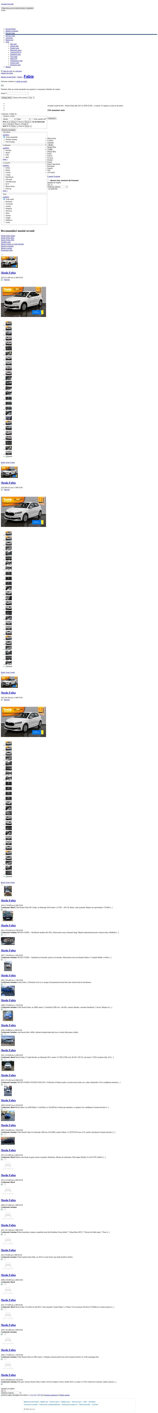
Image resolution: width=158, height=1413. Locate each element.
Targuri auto (14, 63)
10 (42, 1395)
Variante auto (6, 242)
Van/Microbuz (11, 182)
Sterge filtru (51, 147)
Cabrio (8, 172)
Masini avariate (6, 248)
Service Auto (10, 36)
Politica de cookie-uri (69, 1404)
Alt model (51, 172)
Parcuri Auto (10, 33)
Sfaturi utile (14, 46)
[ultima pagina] (64, 1395)
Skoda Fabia (8, 272)
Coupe (8, 175)
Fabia (29, 76)
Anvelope (9, 38)
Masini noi (9, 40)
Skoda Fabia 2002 (7, 240)
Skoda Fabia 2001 (7, 238)
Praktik (50, 160)
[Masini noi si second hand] (2, 71)
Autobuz (50, 143)
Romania (9, 202)
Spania (8, 215)
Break (8, 170)
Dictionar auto (15, 65)
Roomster (50, 166)
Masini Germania (12, 31)
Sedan (8, 168)
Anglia (8, 218)
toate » (5, 159)
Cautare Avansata (53, 176)
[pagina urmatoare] (50, 1395)
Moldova (9, 220)
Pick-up (8, 189)
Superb (50, 168)
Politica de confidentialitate (49, 1404)
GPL (7, 155)
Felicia (49, 156)
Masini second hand (8, 77)
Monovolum (10, 186)
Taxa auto (13, 56)
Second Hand (10, 29)
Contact (95, 1404)
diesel (8, 153)
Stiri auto (13, 44)
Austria (8, 206)
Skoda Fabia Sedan (8, 236)
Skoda (19, 77)
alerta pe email (21, 81)
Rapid (49, 162)
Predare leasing (11, 139)
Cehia (8, 222)
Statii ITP (13, 59)
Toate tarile (10, 199)
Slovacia (9, 211)
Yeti (48, 170)
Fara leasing (10, 142)
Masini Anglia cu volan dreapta (12, 244)
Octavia (50, 158)
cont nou (18, 71)
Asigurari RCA (15, 52)
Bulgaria (9, 208)
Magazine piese (16, 50)
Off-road (9, 179)
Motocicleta (51, 138)
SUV (7, 184)
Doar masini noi (40, 119)
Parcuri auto (54, 1402)
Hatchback (9, 177)
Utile (7, 42)
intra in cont (7, 71)
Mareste (7, 280)
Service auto (76, 1402)
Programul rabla (7, 250)
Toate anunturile (11, 137)
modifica (6, 135)
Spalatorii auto (15, 54)
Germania (9, 204)
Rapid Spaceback (53, 164)
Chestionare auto (16, 61)
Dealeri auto (14, 48)
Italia (7, 213)
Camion (50, 140)
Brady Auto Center (8, 462)
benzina (8, 150)
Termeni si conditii (30, 1404)
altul (7, 157)
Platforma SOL (84, 1404)
